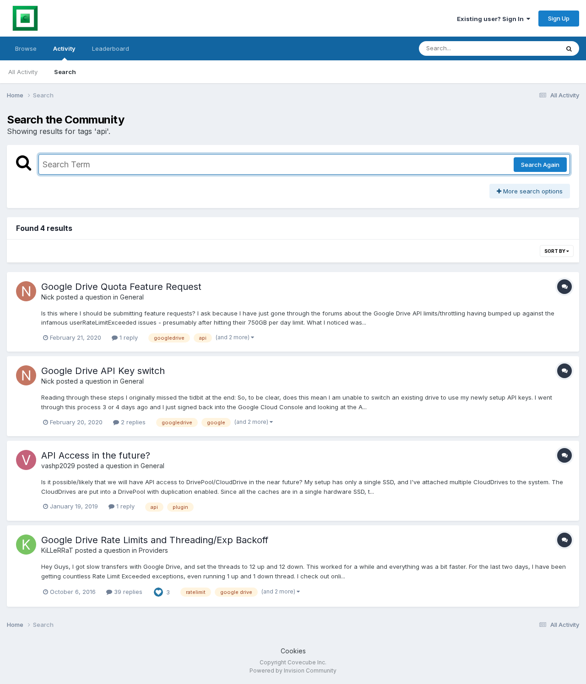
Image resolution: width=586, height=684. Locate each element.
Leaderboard (110, 48)
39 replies (127, 591)
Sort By (555, 251)
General (132, 297)
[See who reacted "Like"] (158, 591)
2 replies (132, 422)
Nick (47, 297)
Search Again (540, 164)
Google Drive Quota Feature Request (121, 286)
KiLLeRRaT (57, 550)
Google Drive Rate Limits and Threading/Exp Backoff (154, 539)
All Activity (23, 71)
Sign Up (559, 18)
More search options (532, 191)
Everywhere (531, 48)
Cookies (293, 651)
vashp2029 (58, 466)
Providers (153, 550)
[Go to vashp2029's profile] (26, 460)
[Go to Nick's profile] (26, 291)
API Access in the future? (95, 455)
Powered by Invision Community (293, 670)
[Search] (569, 48)
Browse (26, 48)
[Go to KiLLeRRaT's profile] (26, 544)
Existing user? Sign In (491, 18)
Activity (64, 48)
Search (65, 71)
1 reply (128, 337)
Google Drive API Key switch (103, 370)
